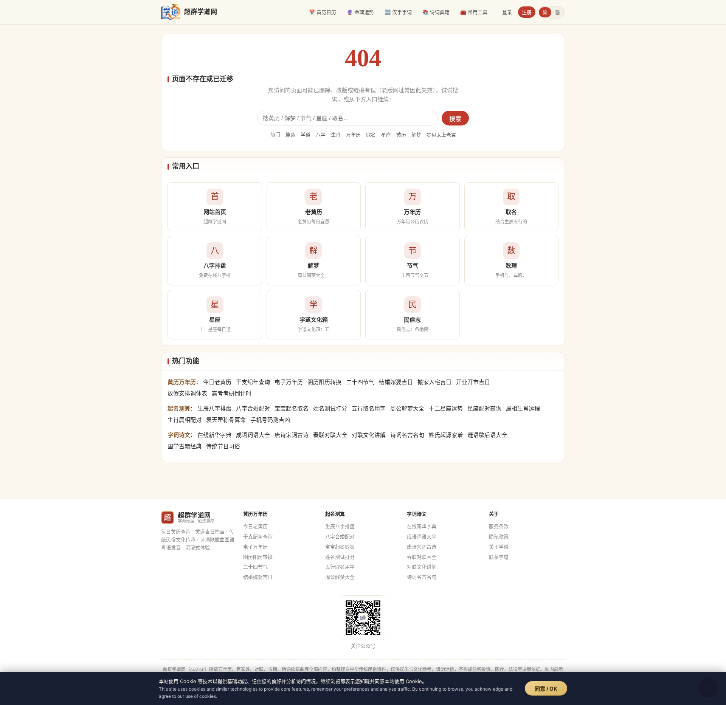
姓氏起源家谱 (446, 434)
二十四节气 (360, 382)
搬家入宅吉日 (434, 382)
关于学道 (499, 547)
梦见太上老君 (441, 135)
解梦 (416, 135)
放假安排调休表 (187, 393)
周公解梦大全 (407, 408)
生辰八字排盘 (214, 408)
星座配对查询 (484, 408)
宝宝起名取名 (292, 408)
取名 (371, 135)
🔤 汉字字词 (398, 12)
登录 (507, 12)
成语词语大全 (253, 434)
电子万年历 (289, 382)
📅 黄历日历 (322, 12)
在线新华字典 (214, 434)
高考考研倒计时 (231, 393)
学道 (305, 135)
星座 (386, 135)
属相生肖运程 (523, 408)
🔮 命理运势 (360, 12)
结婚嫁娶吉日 (396, 382)
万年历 (353, 135)
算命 (290, 135)
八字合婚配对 (253, 408)
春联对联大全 (330, 434)
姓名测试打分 (330, 408)
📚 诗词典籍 (436, 12)
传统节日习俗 (223, 446)
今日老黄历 (217, 382)
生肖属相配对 (185, 419)
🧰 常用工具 (473, 12)
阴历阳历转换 (324, 382)
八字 (321, 135)
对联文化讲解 (369, 434)
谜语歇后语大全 (487, 434)
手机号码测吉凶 (270, 419)
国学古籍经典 (185, 446)
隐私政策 (499, 536)
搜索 (455, 119)
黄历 (401, 135)
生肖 (336, 135)
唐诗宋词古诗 (292, 434)
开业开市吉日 (473, 382)
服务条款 (499, 526)
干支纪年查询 (253, 382)
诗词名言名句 (407, 434)
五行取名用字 (369, 408)
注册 (527, 12)
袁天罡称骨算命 (226, 419)
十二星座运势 (446, 408)
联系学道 (499, 557)
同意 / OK (546, 688)
